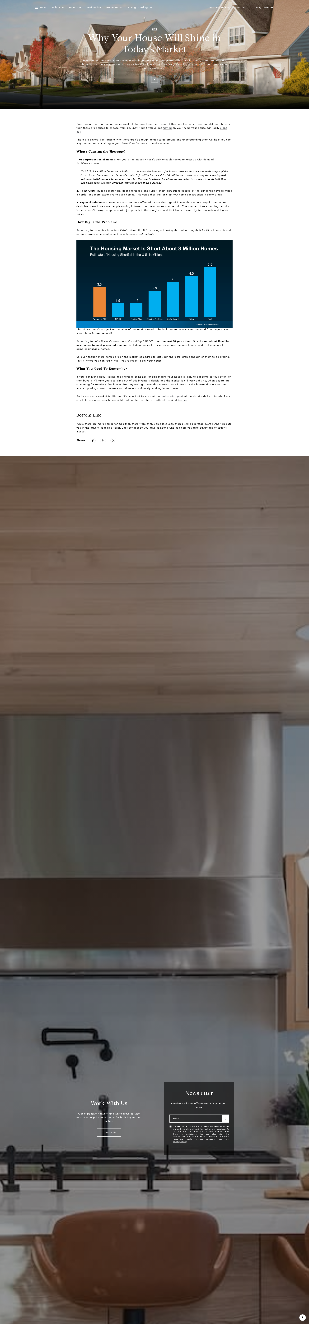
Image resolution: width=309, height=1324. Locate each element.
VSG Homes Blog (220, 7)
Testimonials (94, 7)
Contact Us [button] (109, 1132)
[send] (225, 1119)
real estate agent (172, 396)
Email (176, 1119)
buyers (182, 400)
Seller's (56, 7)
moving (167, 127)
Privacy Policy (180, 1141)
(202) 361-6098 (264, 7)
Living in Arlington (140, 7)
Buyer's (73, 7)
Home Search (114, 7)
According (82, 230)
